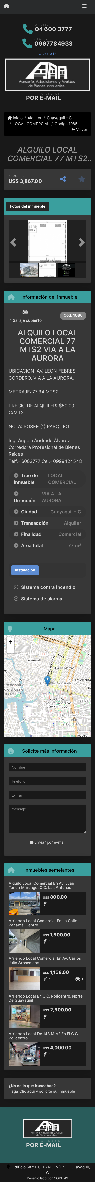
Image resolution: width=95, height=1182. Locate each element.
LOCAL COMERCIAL (31, 123)
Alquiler (35, 117)
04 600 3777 (53, 29)
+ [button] (10, 642)
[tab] (27, 206)
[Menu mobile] (6, 6)
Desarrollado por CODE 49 (47, 1178)
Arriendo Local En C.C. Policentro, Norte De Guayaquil (46, 998)
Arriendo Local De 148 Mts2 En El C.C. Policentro (44, 1035)
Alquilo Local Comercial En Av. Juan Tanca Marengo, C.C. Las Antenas (41, 885)
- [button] (11, 649)
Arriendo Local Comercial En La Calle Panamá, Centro (43, 922)
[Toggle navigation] (84, 7)
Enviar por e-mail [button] (49, 842)
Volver (81, 129)
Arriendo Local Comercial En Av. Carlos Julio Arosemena (45, 960)
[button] (14, 242)
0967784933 (53, 43)
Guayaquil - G (59, 117)
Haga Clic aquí (22, 1091)
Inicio (17, 117)
